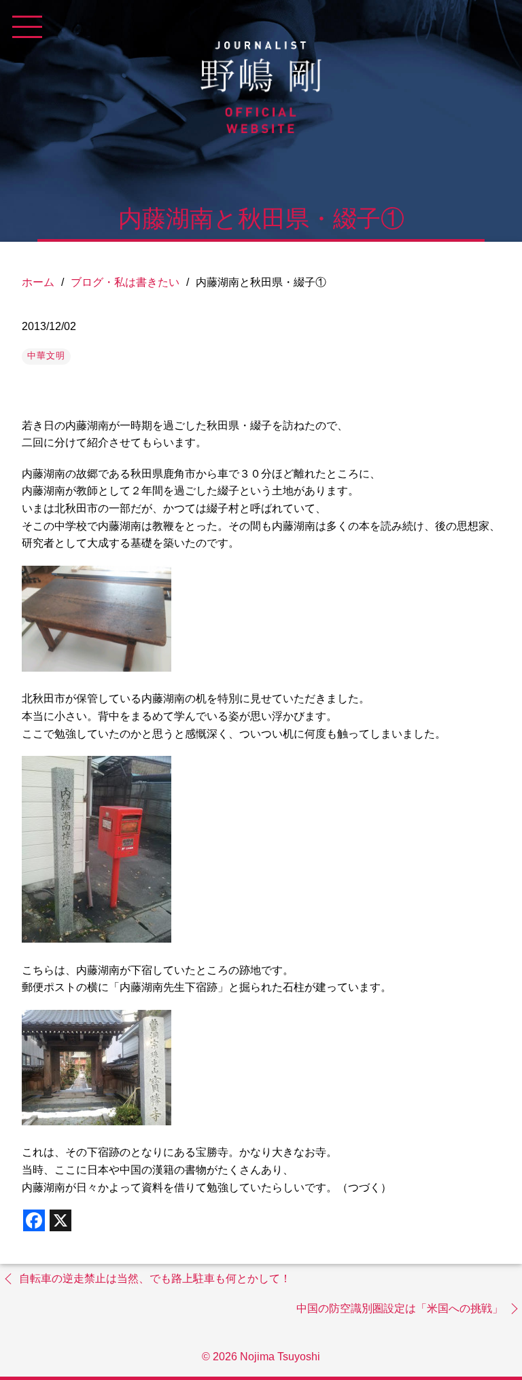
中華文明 (46, 355)
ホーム (38, 282)
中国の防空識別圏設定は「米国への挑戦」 (399, 1308)
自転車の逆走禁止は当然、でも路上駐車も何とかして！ (155, 1278)
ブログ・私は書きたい (125, 282)
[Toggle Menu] (27, 27)
